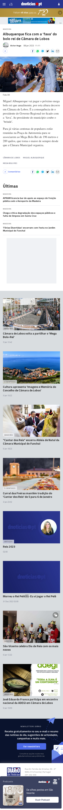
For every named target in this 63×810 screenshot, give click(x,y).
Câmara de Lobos (11, 157)
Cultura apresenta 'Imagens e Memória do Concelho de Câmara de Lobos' (29, 388)
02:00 (5, 551)
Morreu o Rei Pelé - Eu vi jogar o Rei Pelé (29, 596)
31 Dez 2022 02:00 (10, 601)
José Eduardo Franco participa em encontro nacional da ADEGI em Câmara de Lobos (30, 701)
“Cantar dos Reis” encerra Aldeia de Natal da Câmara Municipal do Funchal (31, 442)
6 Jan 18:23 (7, 448)
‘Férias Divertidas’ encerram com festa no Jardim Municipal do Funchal (29, 229)
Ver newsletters (31, 746)
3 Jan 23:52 (7, 501)
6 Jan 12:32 (7, 654)
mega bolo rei (10, 163)
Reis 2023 (9, 546)
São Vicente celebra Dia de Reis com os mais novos (30, 648)
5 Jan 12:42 (7, 342)
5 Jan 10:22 (7, 395)
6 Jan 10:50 (7, 708)
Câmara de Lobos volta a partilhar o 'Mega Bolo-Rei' (30, 335)
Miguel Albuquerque (33, 157)
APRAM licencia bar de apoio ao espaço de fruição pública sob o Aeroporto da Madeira (29, 199)
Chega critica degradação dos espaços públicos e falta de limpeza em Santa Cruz (29, 214)
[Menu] (4, 4)
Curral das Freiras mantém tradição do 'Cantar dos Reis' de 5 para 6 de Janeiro (27, 495)
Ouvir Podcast (42, 799)
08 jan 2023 (31, 45)
